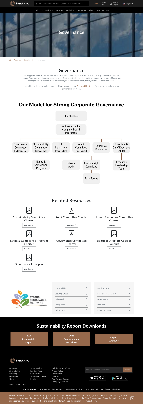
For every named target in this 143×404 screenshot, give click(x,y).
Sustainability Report (86, 86)
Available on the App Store (97, 377)
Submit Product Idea (17, 384)
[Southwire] (20, 3)
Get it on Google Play (120, 377)
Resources (13, 376)
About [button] (91, 10)
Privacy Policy (90, 401)
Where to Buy (15, 371)
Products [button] (37, 10)
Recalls (33, 379)
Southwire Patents (38, 376)
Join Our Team (103, 10)
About (11, 379)
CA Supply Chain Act (60, 381)
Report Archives (114, 339)
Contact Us (35, 373)
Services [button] (48, 10)
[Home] (10, 60)
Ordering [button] (70, 10)
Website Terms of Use (61, 368)
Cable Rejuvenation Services (50, 389)
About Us (17, 60)
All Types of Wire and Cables (108, 389)
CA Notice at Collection (57, 375)
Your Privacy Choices (60, 379)
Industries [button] (59, 10)
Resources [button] (81, 10)
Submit (127, 370)
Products (13, 368)
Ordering (13, 373)
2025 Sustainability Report (29, 339)
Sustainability (29, 60)
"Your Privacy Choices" (94, 398)
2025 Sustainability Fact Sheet (71, 339)
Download (28, 225)
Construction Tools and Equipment (79, 389)
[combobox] (61, 3)
